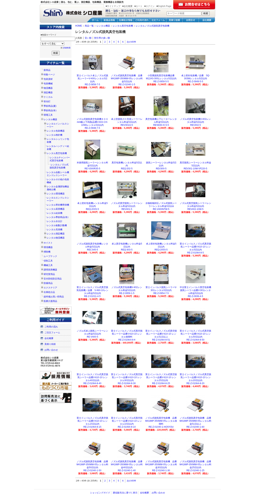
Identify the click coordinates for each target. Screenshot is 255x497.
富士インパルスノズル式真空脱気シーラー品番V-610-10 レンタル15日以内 (92, 421)
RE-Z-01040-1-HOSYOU (161, 427)
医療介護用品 (50, 301)
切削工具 (48, 260)
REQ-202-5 (127, 168)
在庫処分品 (49, 292)
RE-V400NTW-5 (161, 209)
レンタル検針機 (54, 135)
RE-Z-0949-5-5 (195, 81)
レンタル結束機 (54, 213)
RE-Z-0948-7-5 (92, 128)
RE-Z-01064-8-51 (161, 339)
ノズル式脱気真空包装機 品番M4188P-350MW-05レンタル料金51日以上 (195, 421)
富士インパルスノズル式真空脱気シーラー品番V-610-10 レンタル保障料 (126, 334)
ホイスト (48, 242)
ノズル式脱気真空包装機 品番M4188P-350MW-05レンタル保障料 (161, 421)
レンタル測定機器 (56, 233)
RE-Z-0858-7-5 (92, 84)
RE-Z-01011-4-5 (92, 296)
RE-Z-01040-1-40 (127, 470)
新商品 (47, 70)
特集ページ (49, 74)
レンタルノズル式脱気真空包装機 (59, 166)
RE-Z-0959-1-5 (126, 293)
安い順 (88, 38)
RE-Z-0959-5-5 (161, 81)
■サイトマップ (113, 6)
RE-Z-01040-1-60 (195, 427)
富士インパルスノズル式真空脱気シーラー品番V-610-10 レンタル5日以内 (195, 246)
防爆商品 (48, 283)
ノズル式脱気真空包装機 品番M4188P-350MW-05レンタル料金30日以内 (161, 464)
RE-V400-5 (92, 337)
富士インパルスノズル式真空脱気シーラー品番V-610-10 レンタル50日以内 (195, 334)
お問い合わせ (51, 350)
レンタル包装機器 (56, 131)
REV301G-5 (127, 125)
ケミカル (48, 97)
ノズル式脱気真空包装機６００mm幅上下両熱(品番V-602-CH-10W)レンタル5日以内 (92, 122)
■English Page (163, 6)
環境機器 (48, 247)
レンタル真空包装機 (57, 153)
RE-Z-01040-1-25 (195, 470)
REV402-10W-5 (195, 209)
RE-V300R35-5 (92, 168)
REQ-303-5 (127, 249)
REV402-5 (195, 125)
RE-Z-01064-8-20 (195, 383)
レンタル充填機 (54, 229)
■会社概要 (127, 6)
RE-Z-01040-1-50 (92, 470)
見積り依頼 (50, 344)
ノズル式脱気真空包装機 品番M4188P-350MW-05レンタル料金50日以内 (92, 464)
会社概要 (48, 338)
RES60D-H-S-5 (161, 125)
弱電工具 (48, 115)
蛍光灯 (47, 101)
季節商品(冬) (50, 110)
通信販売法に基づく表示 (125, 492)
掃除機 (47, 251)
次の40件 (131, 42)
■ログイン (149, 6)
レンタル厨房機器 (56, 209)
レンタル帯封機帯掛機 (58, 205)
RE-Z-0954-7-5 (161, 293)
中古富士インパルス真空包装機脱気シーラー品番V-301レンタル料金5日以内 (195, 290)
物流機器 (48, 88)
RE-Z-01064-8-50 (195, 339)
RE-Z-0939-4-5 (195, 296)
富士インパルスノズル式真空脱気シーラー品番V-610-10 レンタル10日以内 (126, 421)
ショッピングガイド (100, 492)
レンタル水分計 (54, 221)
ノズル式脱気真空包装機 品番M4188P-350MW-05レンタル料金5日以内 (127, 78)
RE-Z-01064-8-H (126, 339)
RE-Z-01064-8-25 (161, 383)
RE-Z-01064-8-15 (92, 427)
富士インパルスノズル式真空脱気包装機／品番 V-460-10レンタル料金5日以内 (92, 290)
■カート (138, 6)
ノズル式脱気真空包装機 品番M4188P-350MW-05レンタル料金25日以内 (195, 464)
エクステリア (50, 287)
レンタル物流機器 (56, 237)
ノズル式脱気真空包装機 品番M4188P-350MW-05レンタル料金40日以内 (127, 464)
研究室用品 (49, 274)
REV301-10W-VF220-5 (195, 168)
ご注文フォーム (52, 332)
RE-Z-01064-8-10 (127, 427)
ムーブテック (50, 256)
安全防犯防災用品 (53, 278)
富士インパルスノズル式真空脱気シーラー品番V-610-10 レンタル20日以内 (195, 377)
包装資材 (48, 79)
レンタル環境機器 (56, 193)
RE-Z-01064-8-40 (92, 383)
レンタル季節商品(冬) (57, 217)
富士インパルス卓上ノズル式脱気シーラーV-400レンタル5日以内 (92, 78)
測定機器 (48, 92)
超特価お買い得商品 (54, 296)
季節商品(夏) (50, 106)
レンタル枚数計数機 (57, 225)
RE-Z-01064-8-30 (127, 383)
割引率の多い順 (102, 38)
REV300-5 (161, 168)
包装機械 (48, 83)
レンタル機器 (50, 119)
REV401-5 (127, 209)
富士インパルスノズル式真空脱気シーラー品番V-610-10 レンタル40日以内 (92, 377)
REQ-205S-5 (161, 249)
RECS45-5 (92, 249)
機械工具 (48, 265)
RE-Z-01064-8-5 (195, 252)
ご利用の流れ (51, 326)
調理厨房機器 (50, 269)
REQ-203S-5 (92, 209)
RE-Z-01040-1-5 (127, 84)
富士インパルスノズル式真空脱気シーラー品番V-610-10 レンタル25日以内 (161, 377)
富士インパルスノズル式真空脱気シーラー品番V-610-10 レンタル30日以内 (126, 377)
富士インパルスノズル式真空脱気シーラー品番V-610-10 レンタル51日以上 (161, 334)
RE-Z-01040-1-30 (161, 470)
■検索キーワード (48, 35)
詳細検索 (67, 48)
